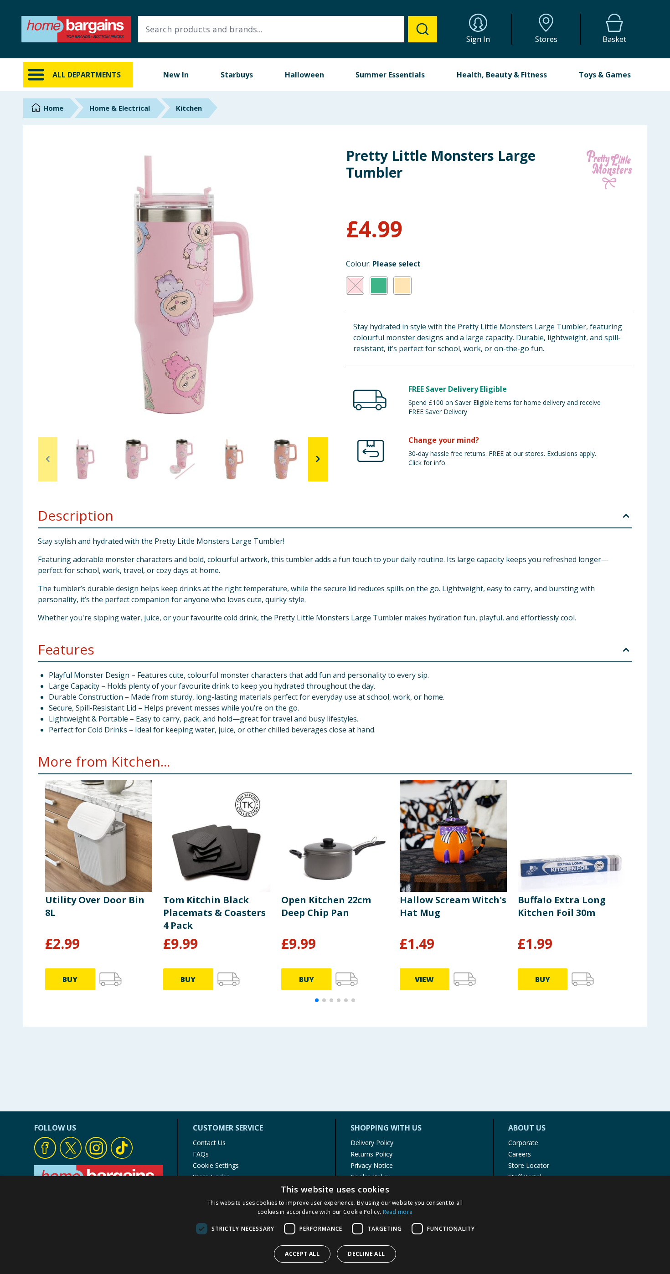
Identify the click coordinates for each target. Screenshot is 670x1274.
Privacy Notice (371, 1165)
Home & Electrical (119, 108)
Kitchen (189, 108)
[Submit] (422, 29)
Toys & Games (605, 75)
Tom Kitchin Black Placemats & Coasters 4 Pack (214, 912)
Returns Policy (371, 1154)
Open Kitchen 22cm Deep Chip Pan (326, 906)
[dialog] (335, 1225)
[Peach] (402, 285)
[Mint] (379, 285)
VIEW (424, 979)
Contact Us (209, 1142)
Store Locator (528, 1165)
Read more (398, 1212)
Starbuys (237, 75)
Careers (519, 1154)
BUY (69, 979)
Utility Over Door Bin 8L (94, 906)
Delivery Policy (371, 1142)
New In (176, 75)
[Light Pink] (355, 285)
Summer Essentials (390, 75)
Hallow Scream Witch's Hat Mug (453, 906)
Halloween (304, 75)
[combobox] (287, 29)
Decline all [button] (366, 1254)
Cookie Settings (216, 1165)
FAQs (201, 1154)
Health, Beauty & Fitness (502, 75)
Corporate (523, 1142)
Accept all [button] (302, 1254)
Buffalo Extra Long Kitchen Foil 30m (562, 906)
